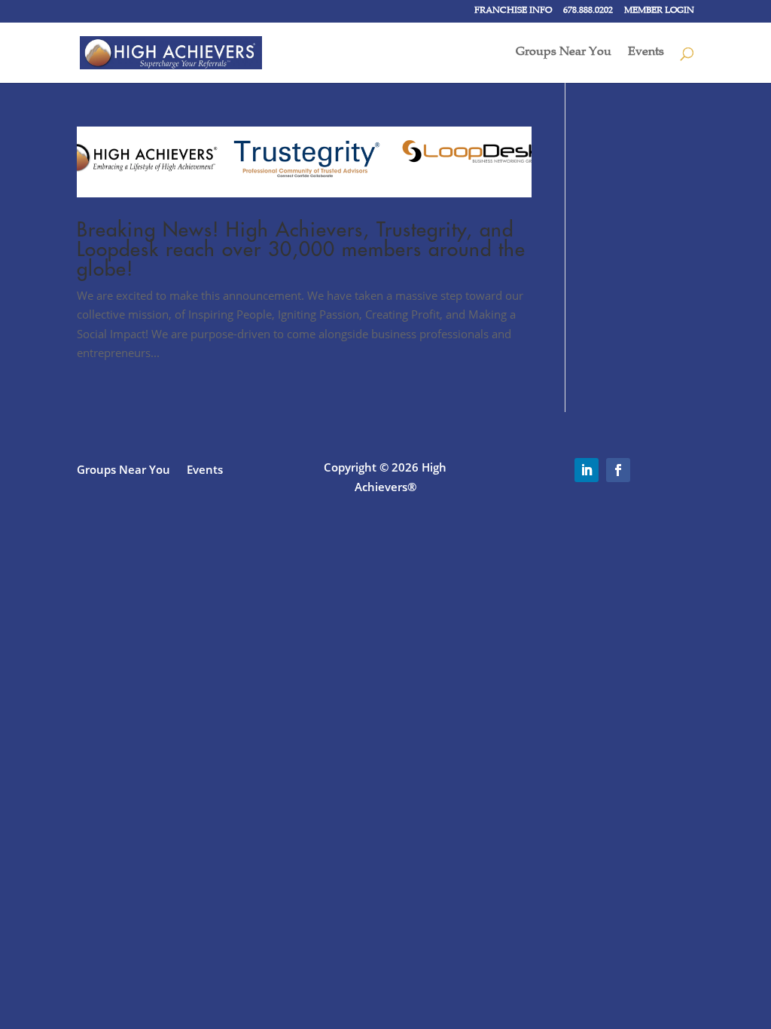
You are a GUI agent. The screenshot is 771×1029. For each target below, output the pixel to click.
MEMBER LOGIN (659, 11)
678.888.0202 (588, 11)
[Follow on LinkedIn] (586, 470)
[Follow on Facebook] (618, 470)
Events (646, 53)
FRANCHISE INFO (513, 11)
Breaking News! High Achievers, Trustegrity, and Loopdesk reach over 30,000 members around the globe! (301, 249)
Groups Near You (563, 53)
